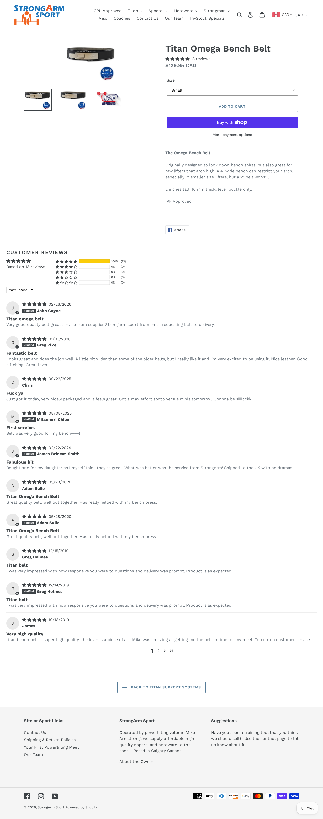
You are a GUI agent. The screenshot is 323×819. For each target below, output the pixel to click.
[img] (35, 304)
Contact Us (35, 732)
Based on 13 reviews (25, 266)
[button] (178, 58)
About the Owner (136, 761)
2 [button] (158, 650)
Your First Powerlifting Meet (51, 747)
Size (171, 80)
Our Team (33, 754)
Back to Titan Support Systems (165, 687)
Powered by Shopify (81, 807)
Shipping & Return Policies (50, 739)
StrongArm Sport (51, 807)
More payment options (232, 135)
